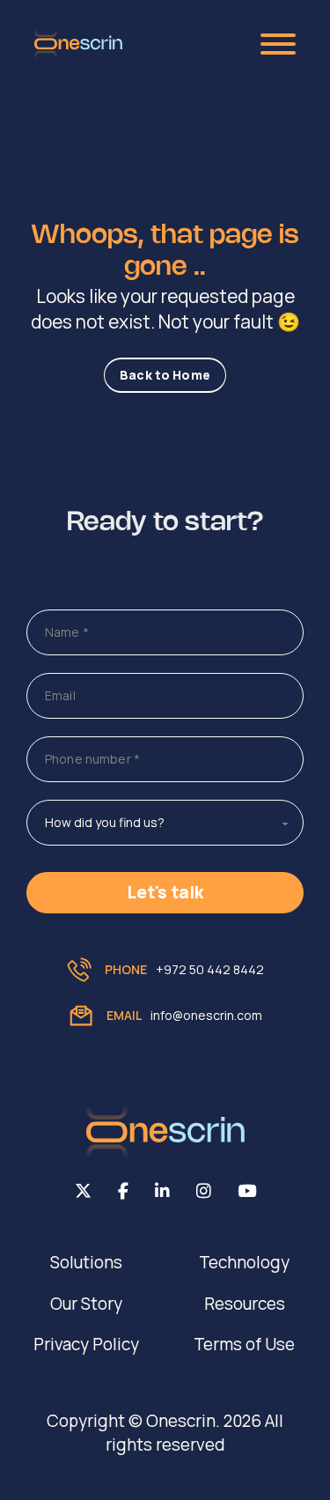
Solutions (86, 1262)
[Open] (278, 44)
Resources (244, 1303)
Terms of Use (244, 1344)
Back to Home (165, 374)
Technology (244, 1262)
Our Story (86, 1303)
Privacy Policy (86, 1344)
